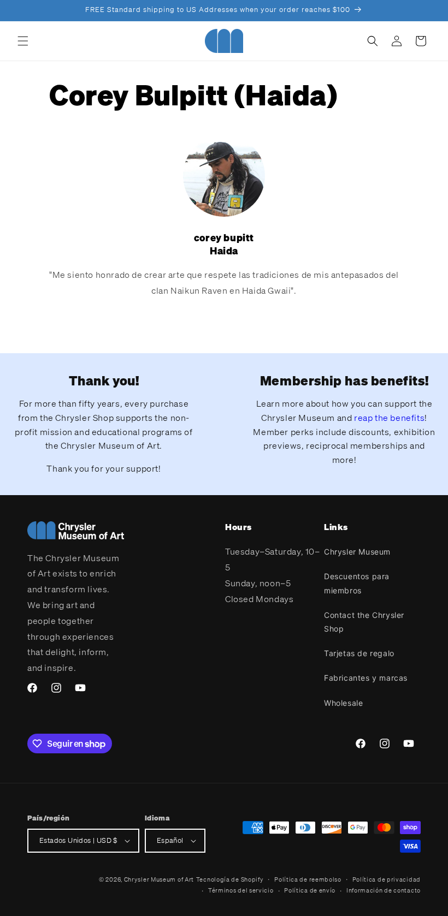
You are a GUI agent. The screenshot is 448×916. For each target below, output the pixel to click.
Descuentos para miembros (357, 583)
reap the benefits (389, 418)
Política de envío (309, 890)
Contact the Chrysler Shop (364, 621)
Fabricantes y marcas (366, 677)
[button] (23, 41)
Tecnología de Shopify (230, 879)
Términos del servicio (241, 890)
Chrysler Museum (357, 551)
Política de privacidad (386, 879)
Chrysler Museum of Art (159, 879)
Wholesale (343, 702)
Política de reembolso (307, 879)
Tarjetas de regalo (359, 653)
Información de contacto (383, 890)
